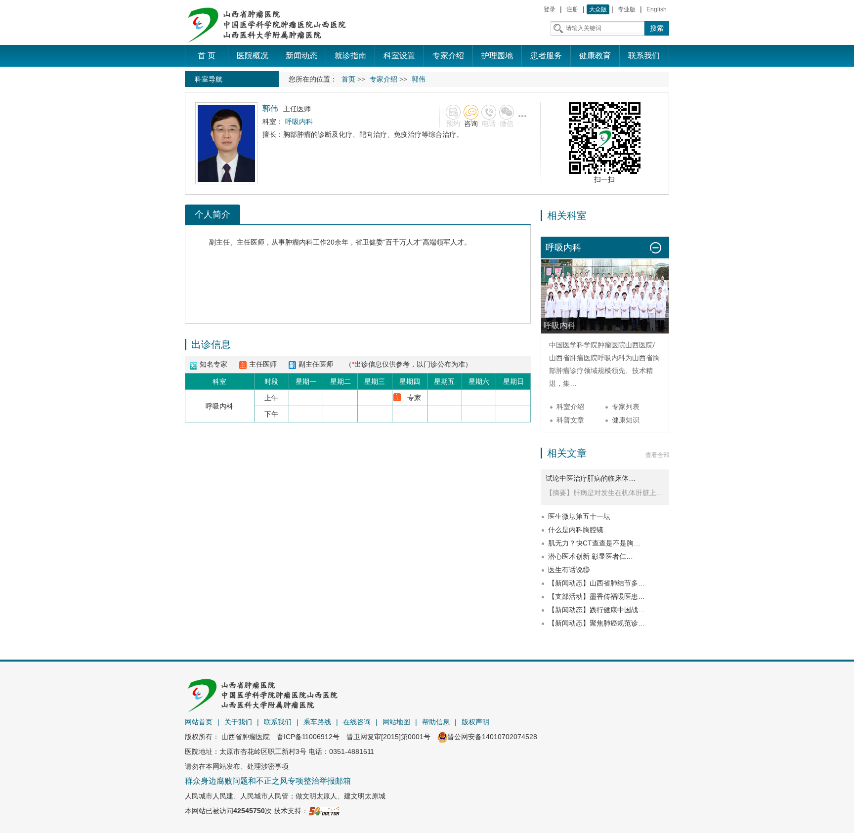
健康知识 (626, 420)
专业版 (627, 9)
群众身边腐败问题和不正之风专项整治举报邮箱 (268, 781)
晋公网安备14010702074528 (492, 737)
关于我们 (238, 722)
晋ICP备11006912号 (308, 737)
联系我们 (278, 722)
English (656, 9)
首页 (348, 79)
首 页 (206, 55)
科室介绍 (570, 407)
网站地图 (396, 722)
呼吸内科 (611, 358)
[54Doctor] (324, 811)
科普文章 (570, 420)
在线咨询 (357, 722)
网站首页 (199, 722)
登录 (549, 9)
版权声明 (475, 722)
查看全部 (657, 455)
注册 (572, 9)
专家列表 (626, 407)
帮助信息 (436, 722)
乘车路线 (317, 722)
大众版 (598, 9)
